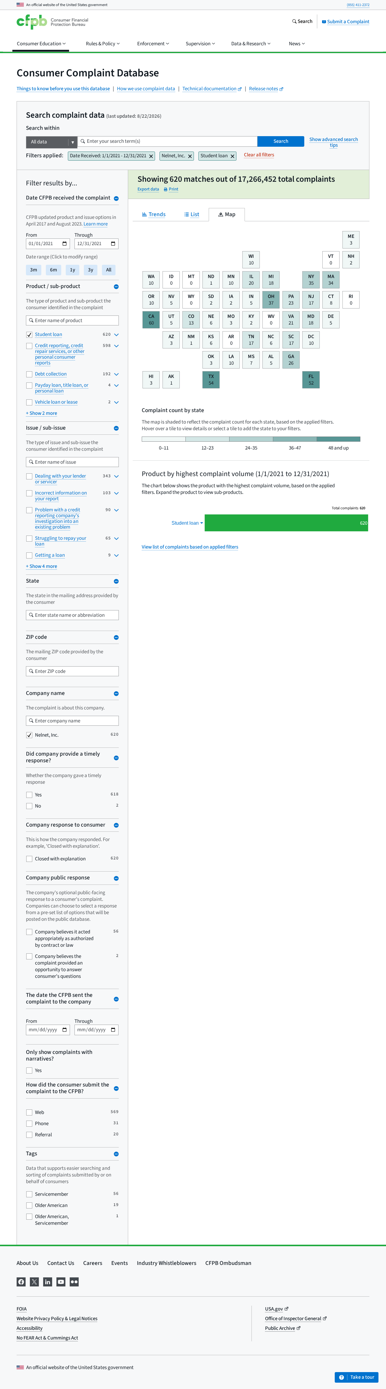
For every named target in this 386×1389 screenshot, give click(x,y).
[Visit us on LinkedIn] (47, 1281)
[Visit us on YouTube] (60, 1281)
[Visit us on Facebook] (21, 1281)
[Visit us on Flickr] (74, 1281)
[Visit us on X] (34, 1281)
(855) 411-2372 (358, 5)
